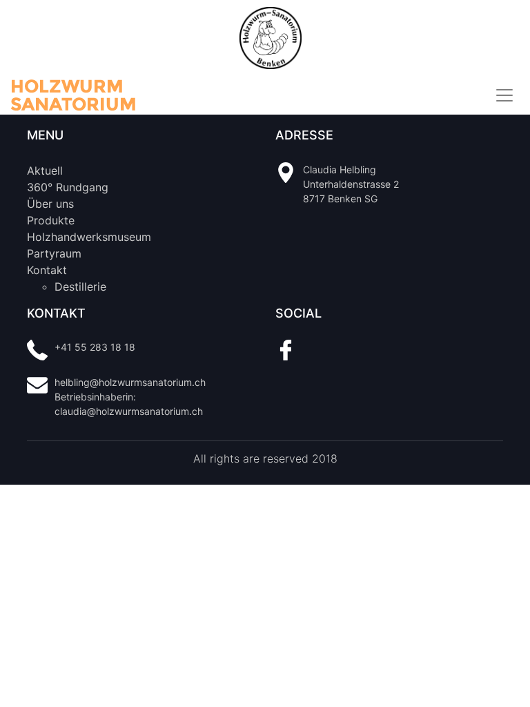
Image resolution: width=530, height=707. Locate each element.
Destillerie (80, 286)
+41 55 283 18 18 (95, 347)
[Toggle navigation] (504, 95)
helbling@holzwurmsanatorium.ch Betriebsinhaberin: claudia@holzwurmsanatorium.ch (130, 396)
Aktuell (45, 170)
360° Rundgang (67, 187)
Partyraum (54, 253)
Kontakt (47, 270)
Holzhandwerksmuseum (89, 237)
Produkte (51, 220)
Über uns (50, 204)
